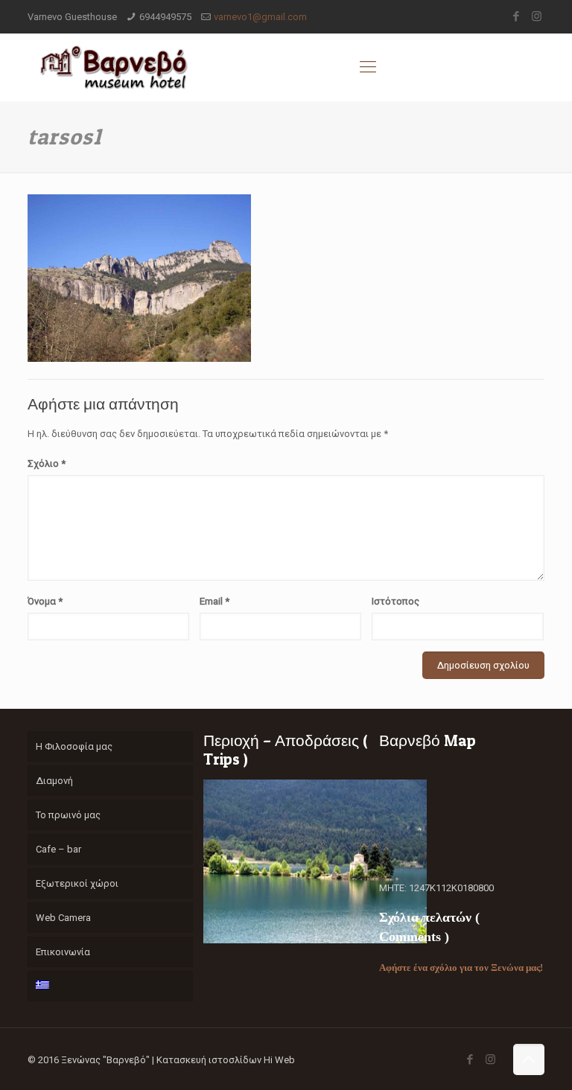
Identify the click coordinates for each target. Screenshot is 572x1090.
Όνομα (45, 601)
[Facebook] (516, 16)
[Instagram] (536, 16)
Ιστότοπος (395, 601)
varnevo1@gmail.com (260, 16)
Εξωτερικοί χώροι (77, 883)
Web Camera (63, 917)
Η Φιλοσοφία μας (74, 746)
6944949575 (165, 16)
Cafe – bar (58, 849)
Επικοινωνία (63, 951)
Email (214, 601)
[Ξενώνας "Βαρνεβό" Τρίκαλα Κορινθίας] (113, 67)
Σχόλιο (47, 463)
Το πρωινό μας (68, 814)
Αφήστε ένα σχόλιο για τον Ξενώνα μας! (461, 967)
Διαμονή (54, 780)
